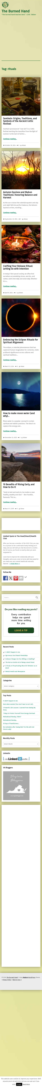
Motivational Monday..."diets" (12, 717)
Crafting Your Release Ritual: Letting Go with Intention (18, 267)
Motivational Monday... (10, 720)
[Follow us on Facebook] (5, 578)
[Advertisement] (21, 39)
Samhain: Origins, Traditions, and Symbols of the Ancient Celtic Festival (20, 121)
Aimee (24, 145)
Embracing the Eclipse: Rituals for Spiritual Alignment (20, 341)
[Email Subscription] (21, 578)
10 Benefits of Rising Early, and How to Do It (19, 485)
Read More (26, 1084)
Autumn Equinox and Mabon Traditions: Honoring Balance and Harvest (20, 195)
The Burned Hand (16, 11)
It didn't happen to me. (10, 701)
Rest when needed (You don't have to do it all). (18, 704)
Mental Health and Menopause (15, 671)
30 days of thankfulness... (11, 723)
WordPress (31, 977)
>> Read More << (14, 563)
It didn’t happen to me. (12, 652)
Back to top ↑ (17, 980)
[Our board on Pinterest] (15, 578)
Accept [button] (19, 1084)
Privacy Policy (7, 980)
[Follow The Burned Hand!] (10, 578)
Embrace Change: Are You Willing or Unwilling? (20, 659)
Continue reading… (10, 139)
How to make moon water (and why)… (19, 414)
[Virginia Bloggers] (16, 786)
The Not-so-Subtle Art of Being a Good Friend (19, 662)
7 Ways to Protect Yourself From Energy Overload (19, 713)
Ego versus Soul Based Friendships (16, 655)
